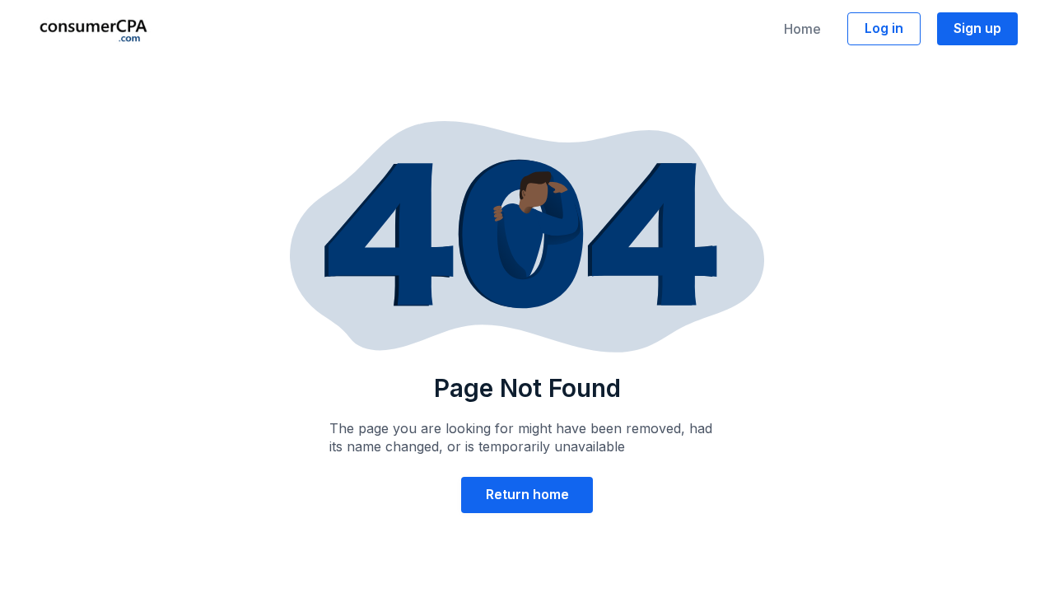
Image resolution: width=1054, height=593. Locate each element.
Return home (527, 494)
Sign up (977, 28)
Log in (884, 28)
